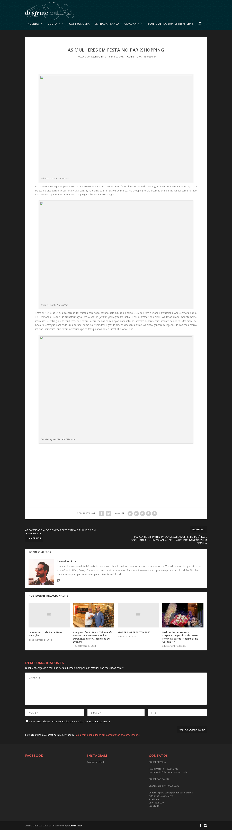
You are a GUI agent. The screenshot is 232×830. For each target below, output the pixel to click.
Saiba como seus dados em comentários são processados (107, 734)
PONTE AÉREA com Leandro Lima (170, 23)
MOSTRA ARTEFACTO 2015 (134, 632)
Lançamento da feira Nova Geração (46, 634)
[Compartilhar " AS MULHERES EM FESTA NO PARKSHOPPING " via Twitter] (108, 513)
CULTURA (54, 23)
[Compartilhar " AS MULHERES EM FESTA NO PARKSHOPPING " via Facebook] (101, 513)
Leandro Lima (98, 56)
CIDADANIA (131, 23)
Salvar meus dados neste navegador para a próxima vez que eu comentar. (70, 721)
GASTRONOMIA (79, 23)
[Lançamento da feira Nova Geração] (49, 615)
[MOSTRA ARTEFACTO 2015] (138, 615)
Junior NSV (76, 825)
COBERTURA (134, 56)
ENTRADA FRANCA (107, 23)
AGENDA (33, 23)
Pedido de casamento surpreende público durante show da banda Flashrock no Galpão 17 (180, 637)
